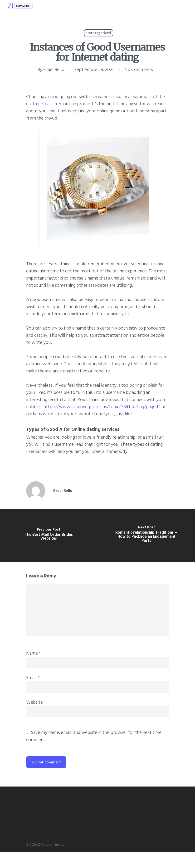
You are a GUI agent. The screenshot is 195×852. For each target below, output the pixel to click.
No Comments (138, 69)
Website (34, 702)
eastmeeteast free (44, 104)
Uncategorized (98, 32)
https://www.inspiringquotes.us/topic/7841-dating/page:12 (102, 407)
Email (32, 678)
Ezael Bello (53, 69)
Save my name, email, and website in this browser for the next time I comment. (95, 736)
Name (33, 653)
